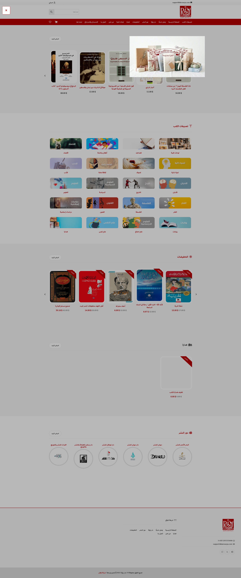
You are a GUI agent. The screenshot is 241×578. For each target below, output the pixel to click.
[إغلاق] (6, 10)
